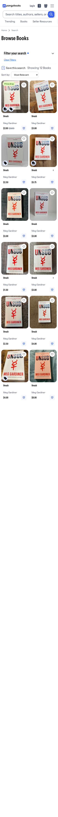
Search (14, 30)
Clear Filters (10, 59)
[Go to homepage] (12, 5)
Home (4, 30)
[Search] (51, 14)
